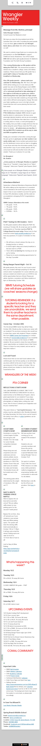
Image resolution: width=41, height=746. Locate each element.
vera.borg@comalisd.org (19, 338)
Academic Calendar (16, 674)
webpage (24, 678)
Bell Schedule (14, 669)
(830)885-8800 (13, 722)
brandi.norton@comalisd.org (17, 715)
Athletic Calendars (16, 671)
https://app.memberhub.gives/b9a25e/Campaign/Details (11, 551)
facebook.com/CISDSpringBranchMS (22, 724)
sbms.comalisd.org (16, 718)
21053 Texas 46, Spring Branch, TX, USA (22, 720)
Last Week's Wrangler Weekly (12, 705)
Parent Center (15, 676)
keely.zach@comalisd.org (23, 233)
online (22, 416)
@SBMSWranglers (14, 726)
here (32, 485)
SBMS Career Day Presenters (19, 335)
